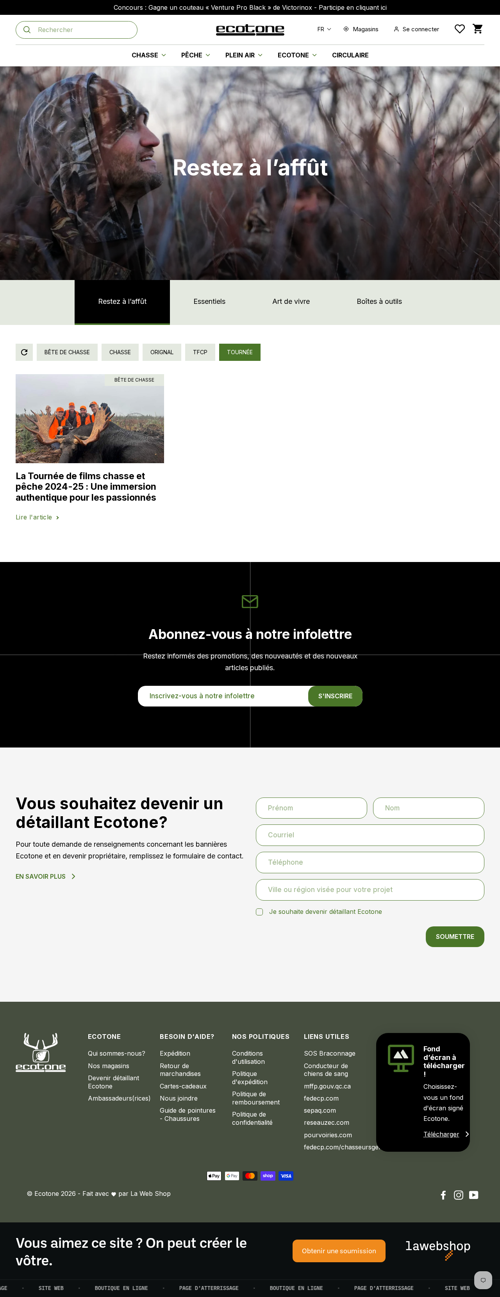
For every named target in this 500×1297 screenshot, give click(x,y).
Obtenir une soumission (339, 1250)
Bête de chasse (67, 352)
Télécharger (441, 1134)
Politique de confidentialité (252, 1118)
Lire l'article (34, 517)
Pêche (192, 55)
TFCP (200, 352)
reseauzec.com (326, 1122)
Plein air (240, 55)
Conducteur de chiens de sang (326, 1070)
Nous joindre (179, 1098)
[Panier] (477, 29)
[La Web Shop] (438, 1251)
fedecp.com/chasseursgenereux (334, 1147)
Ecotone (294, 55)
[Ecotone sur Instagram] (458, 1195)
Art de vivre (291, 301)
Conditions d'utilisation (248, 1057)
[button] (323, 29)
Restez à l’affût (122, 301)
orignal (161, 352)
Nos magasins (108, 1066)
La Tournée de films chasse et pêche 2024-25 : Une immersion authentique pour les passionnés (86, 487)
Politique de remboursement (256, 1098)
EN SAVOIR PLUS (41, 876)
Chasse (146, 55)
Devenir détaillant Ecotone (113, 1082)
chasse (120, 352)
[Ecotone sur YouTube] (474, 1195)
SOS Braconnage (329, 1053)
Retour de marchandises (180, 1070)
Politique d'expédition (250, 1078)
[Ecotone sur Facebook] (443, 1195)
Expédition (175, 1053)
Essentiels (209, 301)
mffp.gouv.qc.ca (327, 1086)
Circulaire (350, 55)
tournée (240, 352)
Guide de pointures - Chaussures (188, 1114)
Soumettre (455, 936)
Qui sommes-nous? (116, 1053)
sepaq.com (320, 1110)
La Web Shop (150, 1193)
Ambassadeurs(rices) (118, 1098)
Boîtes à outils (379, 301)
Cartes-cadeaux (183, 1086)
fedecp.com (321, 1098)
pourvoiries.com (328, 1135)
